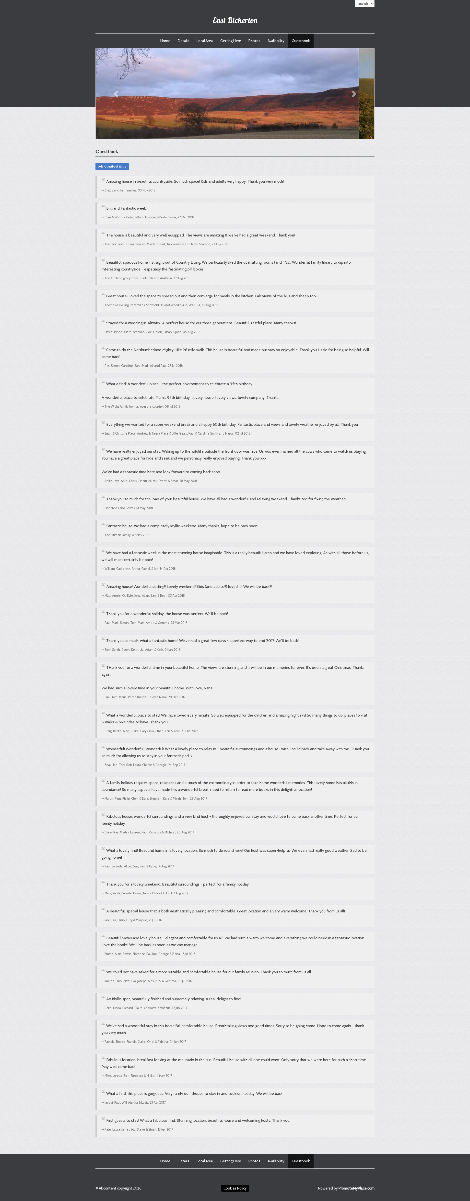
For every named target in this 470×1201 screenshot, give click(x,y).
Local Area (205, 41)
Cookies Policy (235, 1188)
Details (183, 41)
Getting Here (230, 41)
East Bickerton (235, 20)
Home (165, 41)
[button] (117, 93)
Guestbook (301, 41)
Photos (254, 41)
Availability (276, 41)
